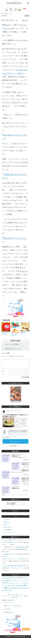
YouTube (18, 578)
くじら (28, 578)
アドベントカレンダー (21, 580)
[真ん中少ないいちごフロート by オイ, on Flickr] (15, 242)
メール (3, 374)
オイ (22, 568)
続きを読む (26, 459)
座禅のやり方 (7, 522)
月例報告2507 (7, 554)
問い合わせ (8, 609)
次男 (13, 588)
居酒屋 (17, 585)
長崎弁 (3, 590)
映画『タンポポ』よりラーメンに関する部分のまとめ (16, 558)
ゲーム (16, 583)
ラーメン (5, 585)
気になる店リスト (8, 527)
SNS (15, 578)
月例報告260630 (25, 464)
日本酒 (22, 585)
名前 (3, 371)
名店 (10, 585)
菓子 (28, 15)
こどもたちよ (7, 519)
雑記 (8, 590)
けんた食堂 (5, 580)
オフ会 (9, 583)
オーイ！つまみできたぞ (14, 605)
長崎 (28, 588)
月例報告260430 (25, 478)
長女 (25, 588)
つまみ (10, 580)
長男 (5, 590)
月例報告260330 (15, 488)
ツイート (21, 583)
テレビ (25, 583)
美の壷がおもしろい (13, 348)
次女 (10, 588)
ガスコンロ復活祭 (12, 344)
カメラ (13, 583)
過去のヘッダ (7, 524)
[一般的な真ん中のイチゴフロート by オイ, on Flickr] (15, 178)
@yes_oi (11, 612)
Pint (12, 578)
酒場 (23, 588)
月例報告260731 (15, 456)
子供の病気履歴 (7, 529)
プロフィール (8, 602)
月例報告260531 (25, 470)
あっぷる (24, 578)
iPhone (7, 578)
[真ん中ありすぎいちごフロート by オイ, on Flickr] (15, 138)
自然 (19, 588)
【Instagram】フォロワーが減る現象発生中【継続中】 (17, 547)
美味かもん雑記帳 (14, 2)
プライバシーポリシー (9, 532)
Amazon (3, 578)
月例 (5, 588)
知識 (15, 588)
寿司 (14, 585)
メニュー (27, 3)
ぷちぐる (15, 580)
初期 (8, 585)
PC (10, 578)
